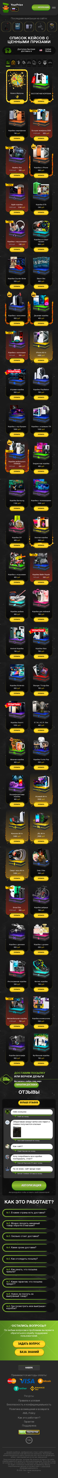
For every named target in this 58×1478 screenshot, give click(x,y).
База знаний (29, 1352)
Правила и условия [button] (29, 1401)
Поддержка (29, 1426)
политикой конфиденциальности (35, 1467)
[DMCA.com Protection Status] (29, 1434)
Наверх (29, 1368)
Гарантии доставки (26, 1085)
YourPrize (17, 5)
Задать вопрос (29, 1344)
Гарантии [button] (29, 1422)
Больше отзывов (29, 1102)
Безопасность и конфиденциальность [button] (29, 1405)
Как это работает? (29, 1418)
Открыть (17, 101)
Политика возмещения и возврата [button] (29, 1409)
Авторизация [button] (43, 7)
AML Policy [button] (29, 1413)
